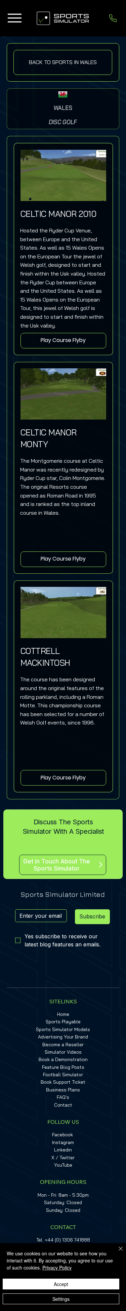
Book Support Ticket (63, 1082)
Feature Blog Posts (63, 1067)
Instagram (63, 1142)
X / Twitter (63, 1158)
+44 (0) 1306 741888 (67, 1240)
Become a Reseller (63, 1045)
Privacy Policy (57, 1267)
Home (63, 1014)
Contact (63, 1105)
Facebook (62, 1135)
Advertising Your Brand (63, 1037)
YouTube (63, 1165)
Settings (61, 1298)
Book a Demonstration (63, 1059)
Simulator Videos (63, 1052)
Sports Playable (63, 1022)
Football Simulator (63, 1075)
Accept (61, 1284)
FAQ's (63, 1097)
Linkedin (63, 1150)
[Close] (117, 1253)
